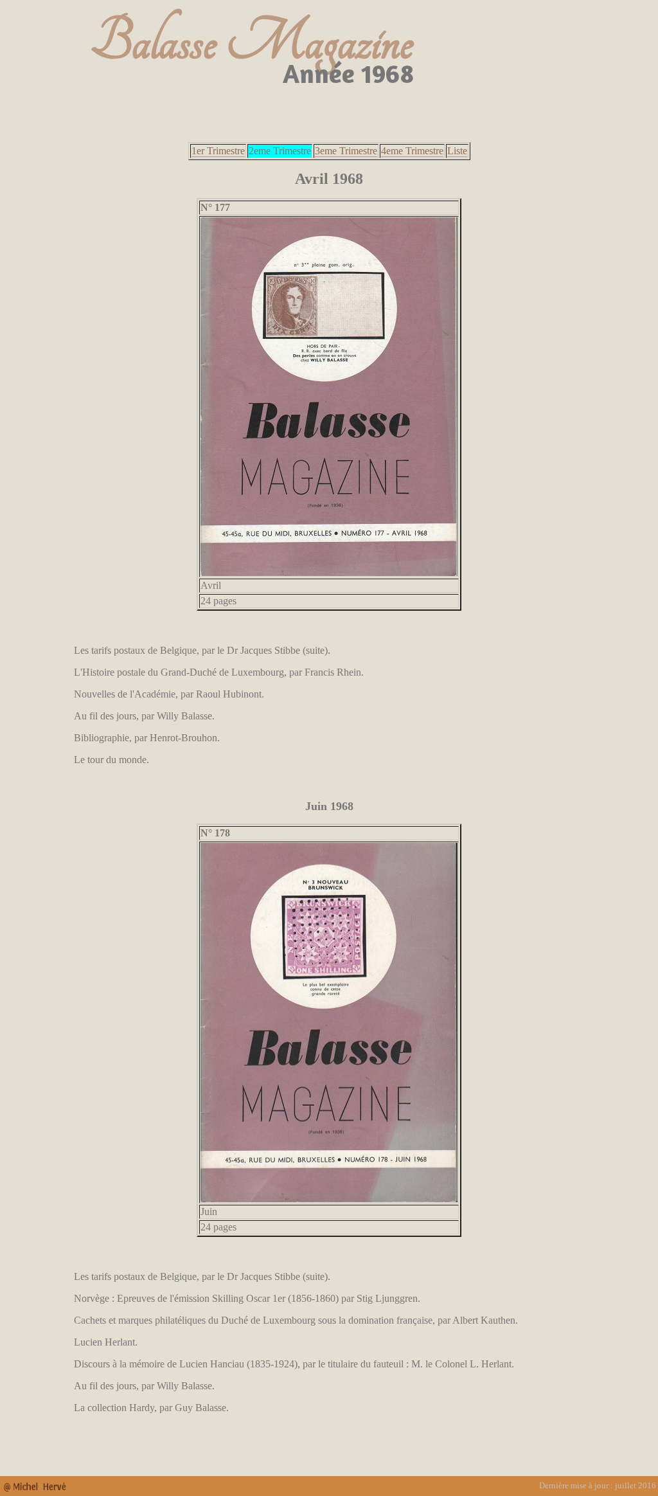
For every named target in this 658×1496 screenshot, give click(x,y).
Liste (457, 150)
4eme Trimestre (412, 150)
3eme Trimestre (346, 150)
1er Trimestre (218, 150)
